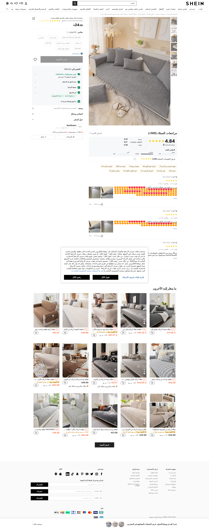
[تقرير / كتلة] (90, 204)
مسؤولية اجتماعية (170, 484)
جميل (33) (172, 171)
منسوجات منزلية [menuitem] (20, 9)
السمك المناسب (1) (147, 171)
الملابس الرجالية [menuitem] (150, 9)
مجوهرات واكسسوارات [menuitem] (69, 9)
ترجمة (175, 198)
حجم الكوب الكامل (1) (130, 171)
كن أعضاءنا (172, 478)
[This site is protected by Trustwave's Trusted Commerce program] (101, 517)
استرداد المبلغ (153, 481)
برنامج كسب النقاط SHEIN (134, 485)
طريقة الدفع (136, 472)
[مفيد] (101, 204)
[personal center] (26, 3)
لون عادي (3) (161, 171)
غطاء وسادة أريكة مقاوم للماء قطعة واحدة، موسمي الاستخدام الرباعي (162, 329)
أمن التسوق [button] (72, 92)
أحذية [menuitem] (107, 9)
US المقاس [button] (72, 32)
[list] (84, 474)
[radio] (71, 38)
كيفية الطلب (154, 472)
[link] (21, 3)
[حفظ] (35, 59)
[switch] (135, 159)
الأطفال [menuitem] (161, 9)
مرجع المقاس (153, 484)
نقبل (102, 508)
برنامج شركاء (172, 490)
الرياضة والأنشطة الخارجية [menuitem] (37, 9)
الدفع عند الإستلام (134, 478)
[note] (107, 386)
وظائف (174, 487)
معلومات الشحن (153, 475)
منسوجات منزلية (161, 14)
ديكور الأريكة (150, 14)
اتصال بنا (173, 475)
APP (60, 469)
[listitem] (162, 316)
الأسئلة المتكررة (153, 487)
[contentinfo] (67, 512)
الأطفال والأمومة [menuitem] (85, 9)
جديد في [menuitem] (192, 9)
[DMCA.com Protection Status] (96, 517)
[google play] (56, 475)
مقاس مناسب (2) (106, 166)
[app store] (60, 475)
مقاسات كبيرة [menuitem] (170, 9)
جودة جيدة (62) (120, 166)
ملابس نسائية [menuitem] (182, 9)
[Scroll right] (7, 9)
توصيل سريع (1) (134, 166)
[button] (11, 3)
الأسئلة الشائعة (135, 475)
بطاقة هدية (136, 481)
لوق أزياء (173, 481)
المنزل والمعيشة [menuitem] (117, 9)
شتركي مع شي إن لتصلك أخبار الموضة (91, 480)
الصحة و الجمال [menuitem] (98, 9)
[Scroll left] (10, 9)
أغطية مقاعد (141, 14)
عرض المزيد (104, 445)
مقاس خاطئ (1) (114, 171)
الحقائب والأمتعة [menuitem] (54, 9)
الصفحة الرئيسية (172, 14)
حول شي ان (172, 472)
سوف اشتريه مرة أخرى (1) (168, 166)
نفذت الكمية (61, 59)
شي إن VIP (154, 490)
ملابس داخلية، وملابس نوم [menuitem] (134, 9)
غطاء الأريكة (132, 14)
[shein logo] (195, 3)
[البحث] (74, 3)
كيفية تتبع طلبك (153, 493)
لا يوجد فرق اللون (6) (149, 166)
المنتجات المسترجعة (151, 478)
